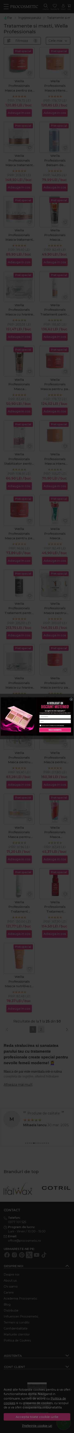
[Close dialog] (71, 699)
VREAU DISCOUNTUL (55, 730)
